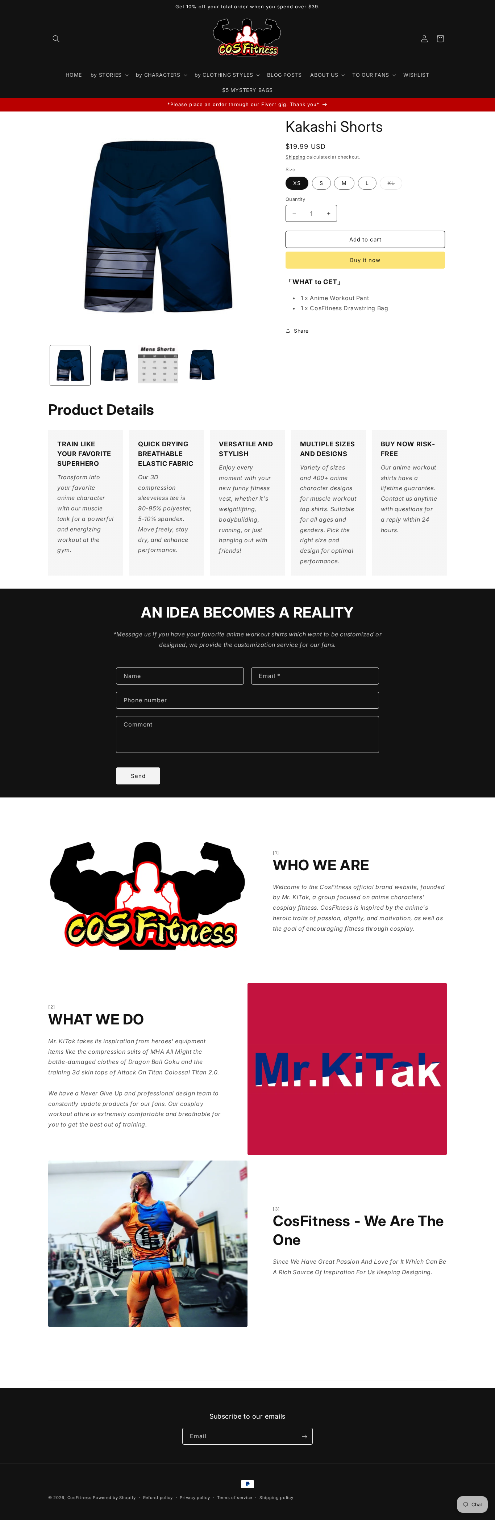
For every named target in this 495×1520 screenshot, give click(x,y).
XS (297, 183)
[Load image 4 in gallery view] (202, 365)
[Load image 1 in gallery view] (70, 365)
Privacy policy (195, 1497)
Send (138, 775)
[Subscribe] (304, 1436)
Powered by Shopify (114, 1497)
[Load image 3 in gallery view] (158, 365)
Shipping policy (276, 1497)
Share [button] (301, 331)
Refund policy (158, 1497)
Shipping (295, 157)
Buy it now (365, 260)
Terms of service (234, 1497)
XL (394, 185)
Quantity (295, 199)
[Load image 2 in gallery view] (114, 365)
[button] (56, 39)
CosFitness (79, 1497)
